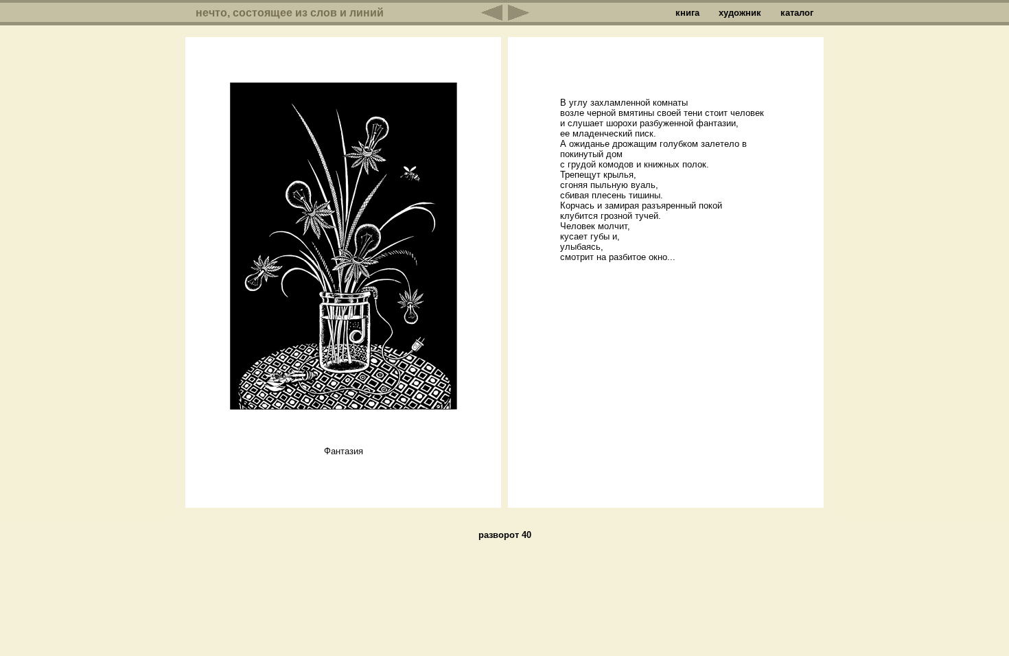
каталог (796, 13)
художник (740, 13)
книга (687, 13)
